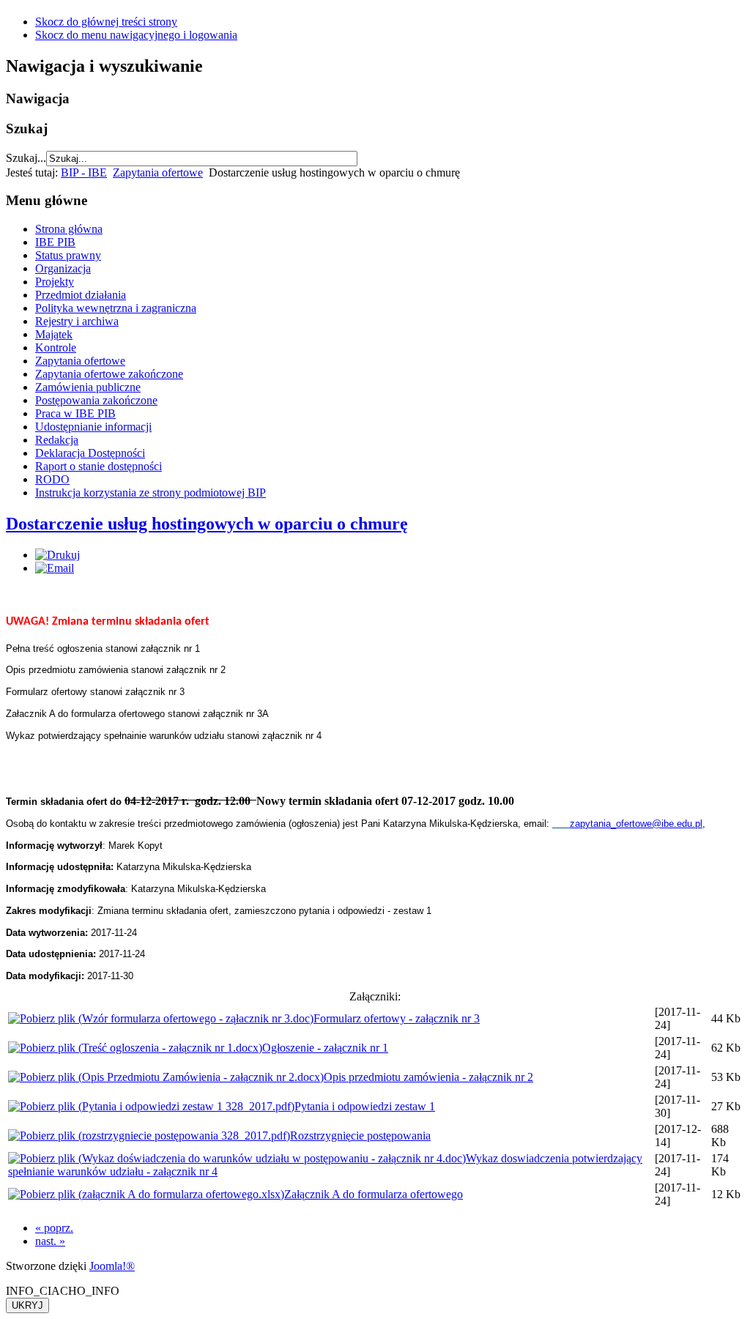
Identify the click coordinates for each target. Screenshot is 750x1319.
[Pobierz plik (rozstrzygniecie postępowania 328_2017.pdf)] (149, 1135)
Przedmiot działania (80, 295)
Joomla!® (112, 1266)
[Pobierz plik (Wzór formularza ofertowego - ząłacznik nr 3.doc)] (160, 1018)
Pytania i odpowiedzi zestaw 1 (364, 1106)
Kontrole (55, 347)
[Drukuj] (57, 555)
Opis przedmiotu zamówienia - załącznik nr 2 (428, 1077)
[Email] (54, 568)
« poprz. (54, 1228)
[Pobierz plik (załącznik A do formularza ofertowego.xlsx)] (146, 1194)
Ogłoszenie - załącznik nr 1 (325, 1047)
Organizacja (63, 268)
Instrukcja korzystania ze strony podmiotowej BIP (150, 492)
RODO (52, 479)
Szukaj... (26, 158)
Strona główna (69, 229)
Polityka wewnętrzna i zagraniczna (115, 308)
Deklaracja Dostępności (90, 453)
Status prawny (68, 255)
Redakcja (56, 440)
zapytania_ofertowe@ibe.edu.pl (636, 823)
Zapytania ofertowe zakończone (109, 374)
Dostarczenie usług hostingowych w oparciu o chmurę (207, 523)
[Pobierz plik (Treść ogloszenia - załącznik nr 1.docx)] (135, 1047)
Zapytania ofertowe (158, 172)
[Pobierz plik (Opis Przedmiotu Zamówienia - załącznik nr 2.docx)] (166, 1077)
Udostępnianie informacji (93, 426)
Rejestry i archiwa (77, 321)
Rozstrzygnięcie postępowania (360, 1135)
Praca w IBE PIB (75, 413)
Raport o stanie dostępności (98, 466)
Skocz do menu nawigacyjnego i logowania (136, 35)
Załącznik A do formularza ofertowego (373, 1194)
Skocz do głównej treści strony (106, 21)
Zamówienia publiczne (88, 387)
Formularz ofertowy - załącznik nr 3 (396, 1018)
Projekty (54, 281)
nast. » (50, 1241)
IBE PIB (55, 242)
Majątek (54, 334)
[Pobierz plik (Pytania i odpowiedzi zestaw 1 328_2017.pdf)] (151, 1106)
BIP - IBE (84, 172)
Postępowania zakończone (96, 400)
